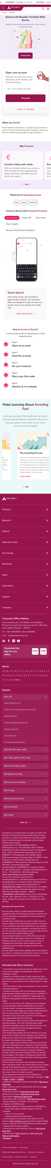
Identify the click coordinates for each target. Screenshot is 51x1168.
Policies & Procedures (36, 1152)
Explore (6, 690)
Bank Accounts (21, 1157)
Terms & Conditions (10, 1147)
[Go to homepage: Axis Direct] (13, 7)
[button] (16, 202)
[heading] (25, 19)
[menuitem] (25, 703)
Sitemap (33, 1157)
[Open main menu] (3, 8)
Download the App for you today (11, 651)
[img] (3, 640)
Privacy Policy (8, 1157)
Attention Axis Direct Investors (17, 965)
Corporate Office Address (15, 618)
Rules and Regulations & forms (14, 1152)
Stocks (12, 12)
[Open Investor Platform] (48, 8)
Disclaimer (24, 1147)
